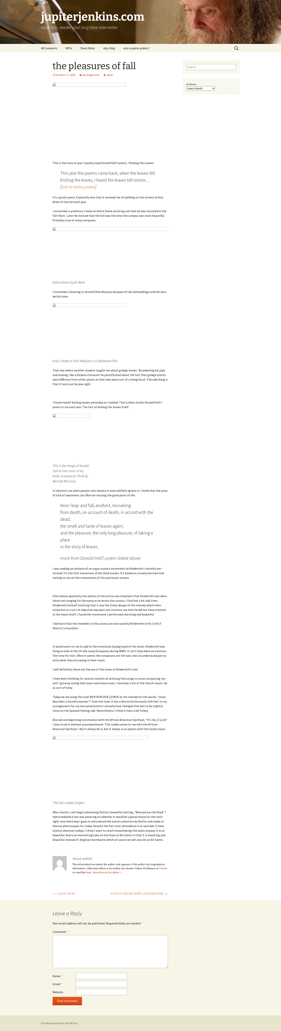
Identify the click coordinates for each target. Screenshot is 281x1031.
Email (57, 984)
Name (57, 976)
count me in (64, 893)
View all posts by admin (107, 872)
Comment (60, 932)
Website (58, 992)
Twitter (163, 868)
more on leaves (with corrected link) (139, 893)
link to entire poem (78, 187)
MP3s (69, 48)
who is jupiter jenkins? (136, 48)
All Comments (49, 48)
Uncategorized (90, 75)
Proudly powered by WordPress (59, 1023)
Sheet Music (87, 48)
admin (109, 75)
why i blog (109, 48)
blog (88, 872)
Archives (191, 84)
